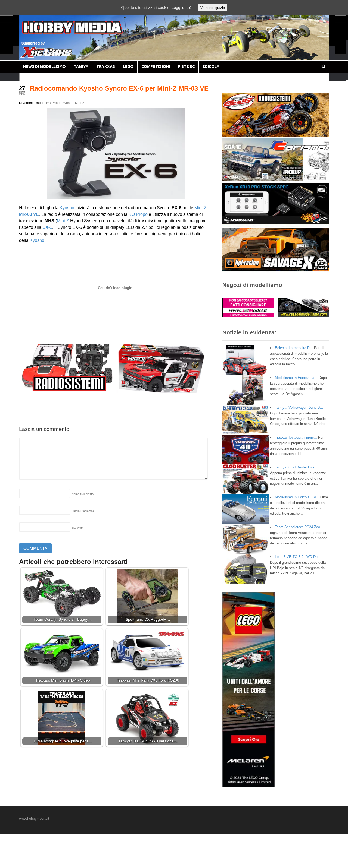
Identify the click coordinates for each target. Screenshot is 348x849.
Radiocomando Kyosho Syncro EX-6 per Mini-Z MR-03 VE (119, 88)
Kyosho (67, 103)
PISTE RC (186, 66)
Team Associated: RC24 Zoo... (299, 527)
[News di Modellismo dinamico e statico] (82, 32)
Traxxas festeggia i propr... (296, 437)
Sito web (77, 527)
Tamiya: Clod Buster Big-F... (297, 467)
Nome (83, 494)
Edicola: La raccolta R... (294, 348)
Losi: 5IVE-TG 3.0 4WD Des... (299, 557)
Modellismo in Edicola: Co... (297, 497)
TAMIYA (81, 66)
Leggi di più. (182, 7)
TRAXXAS (105, 66)
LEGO (128, 66)
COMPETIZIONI (155, 66)
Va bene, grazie (212, 8)
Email (83, 510)
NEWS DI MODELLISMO (44, 66)
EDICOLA (211, 66)
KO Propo (53, 103)
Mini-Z (79, 103)
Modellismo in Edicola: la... (296, 378)
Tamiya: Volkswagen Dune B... (299, 408)
